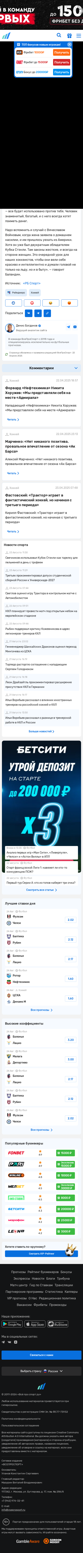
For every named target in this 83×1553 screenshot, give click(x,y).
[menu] (78, 35)
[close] (69, 44)
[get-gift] (69, 36)
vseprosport (6, 35)
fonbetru (41, 776)
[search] (59, 35)
